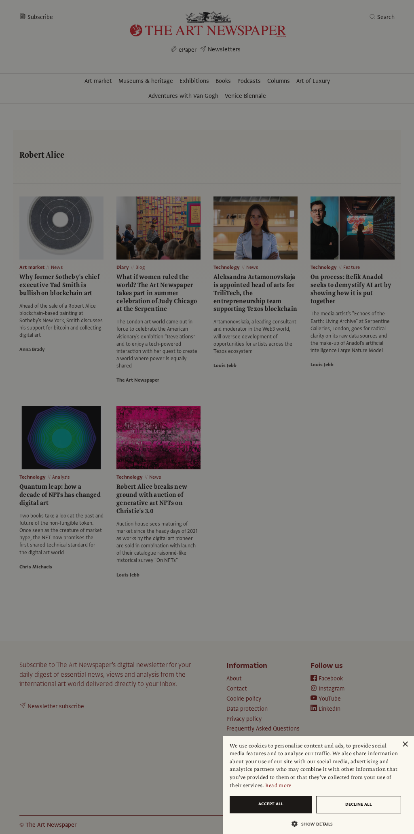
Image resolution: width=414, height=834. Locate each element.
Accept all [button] (270, 804)
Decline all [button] (358, 804)
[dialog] (318, 785)
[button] (315, 824)
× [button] (405, 744)
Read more (278, 785)
